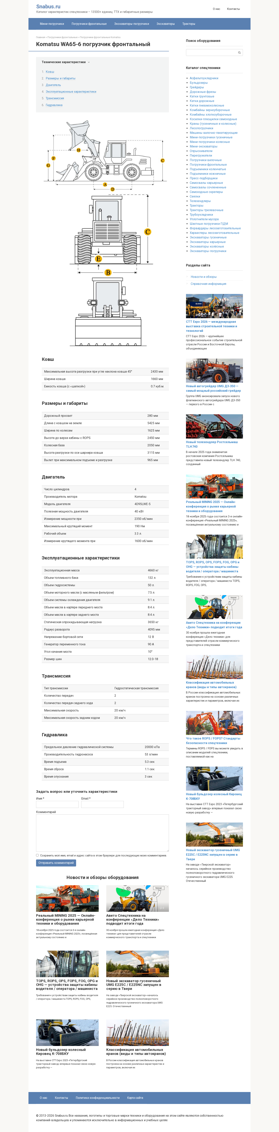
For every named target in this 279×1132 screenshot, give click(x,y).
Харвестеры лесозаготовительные (214, 233)
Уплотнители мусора (204, 219)
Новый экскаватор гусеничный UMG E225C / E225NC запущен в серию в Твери (133, 985)
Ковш (50, 72)
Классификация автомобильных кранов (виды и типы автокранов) (136, 1051)
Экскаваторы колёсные (207, 246)
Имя (40, 798)
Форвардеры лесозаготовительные (215, 228)
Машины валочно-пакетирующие (214, 133)
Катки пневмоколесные (207, 105)
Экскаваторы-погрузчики (131, 24)
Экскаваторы (166, 24)
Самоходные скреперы (206, 192)
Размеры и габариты (61, 78)
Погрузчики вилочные (206, 160)
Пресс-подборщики (204, 178)
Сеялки (195, 196)
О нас (216, 9)
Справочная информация (208, 284)
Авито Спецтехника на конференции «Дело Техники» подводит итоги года (132, 919)
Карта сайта (135, 1098)
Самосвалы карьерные (206, 183)
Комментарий (46, 812)
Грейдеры (197, 87)
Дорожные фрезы (203, 92)
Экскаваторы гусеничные (208, 237)
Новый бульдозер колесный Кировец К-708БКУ (61, 1051)
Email (86, 798)
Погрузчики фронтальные (89, 24)
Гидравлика (54, 105)
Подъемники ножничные (208, 173)
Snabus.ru (48, 6)
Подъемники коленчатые (208, 169)
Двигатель (53, 85)
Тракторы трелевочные (206, 210)
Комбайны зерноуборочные (210, 110)
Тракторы (188, 24)
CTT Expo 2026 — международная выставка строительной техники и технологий (211, 326)
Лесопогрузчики (201, 128)
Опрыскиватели (201, 151)
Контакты (233, 9)
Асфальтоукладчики (204, 78)
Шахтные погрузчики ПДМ (209, 224)
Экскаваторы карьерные (208, 242)
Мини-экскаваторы (204, 146)
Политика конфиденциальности (98, 1098)
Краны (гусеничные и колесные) (213, 123)
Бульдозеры (199, 83)
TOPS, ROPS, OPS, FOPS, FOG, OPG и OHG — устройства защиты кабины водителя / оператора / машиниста (67, 985)
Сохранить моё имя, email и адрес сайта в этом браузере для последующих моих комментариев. (103, 855)
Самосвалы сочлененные (208, 187)
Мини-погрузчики (52, 24)
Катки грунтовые (202, 96)
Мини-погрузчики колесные (210, 142)
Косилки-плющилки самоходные (213, 119)
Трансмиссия (55, 98)
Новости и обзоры (204, 277)
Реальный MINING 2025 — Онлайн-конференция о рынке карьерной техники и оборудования (65, 919)
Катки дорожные (202, 101)
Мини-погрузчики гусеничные (211, 137)
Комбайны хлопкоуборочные (211, 114)
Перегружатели (201, 155)
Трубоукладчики (201, 214)
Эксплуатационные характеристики (71, 91)
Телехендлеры (200, 201)
